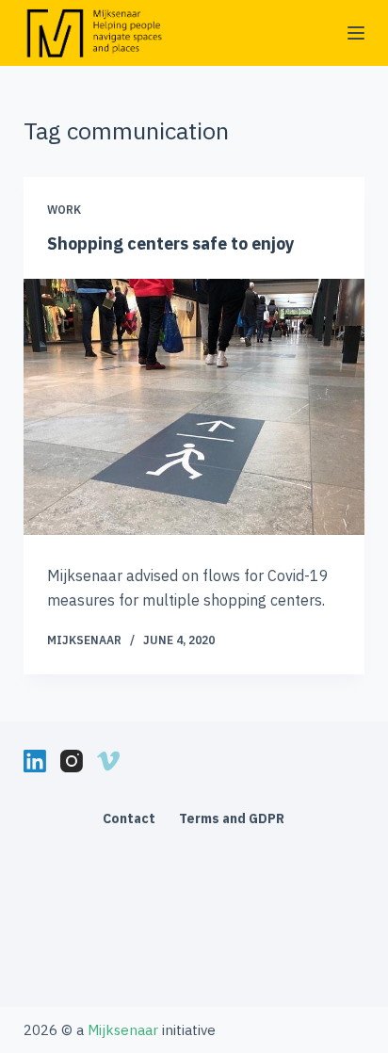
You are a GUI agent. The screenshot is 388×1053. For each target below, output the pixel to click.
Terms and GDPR (231, 818)
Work (64, 209)
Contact (129, 818)
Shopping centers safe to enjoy (171, 243)
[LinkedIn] (35, 761)
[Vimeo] (108, 761)
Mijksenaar (84, 640)
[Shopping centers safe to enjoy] (194, 407)
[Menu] (356, 32)
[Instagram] (71, 761)
